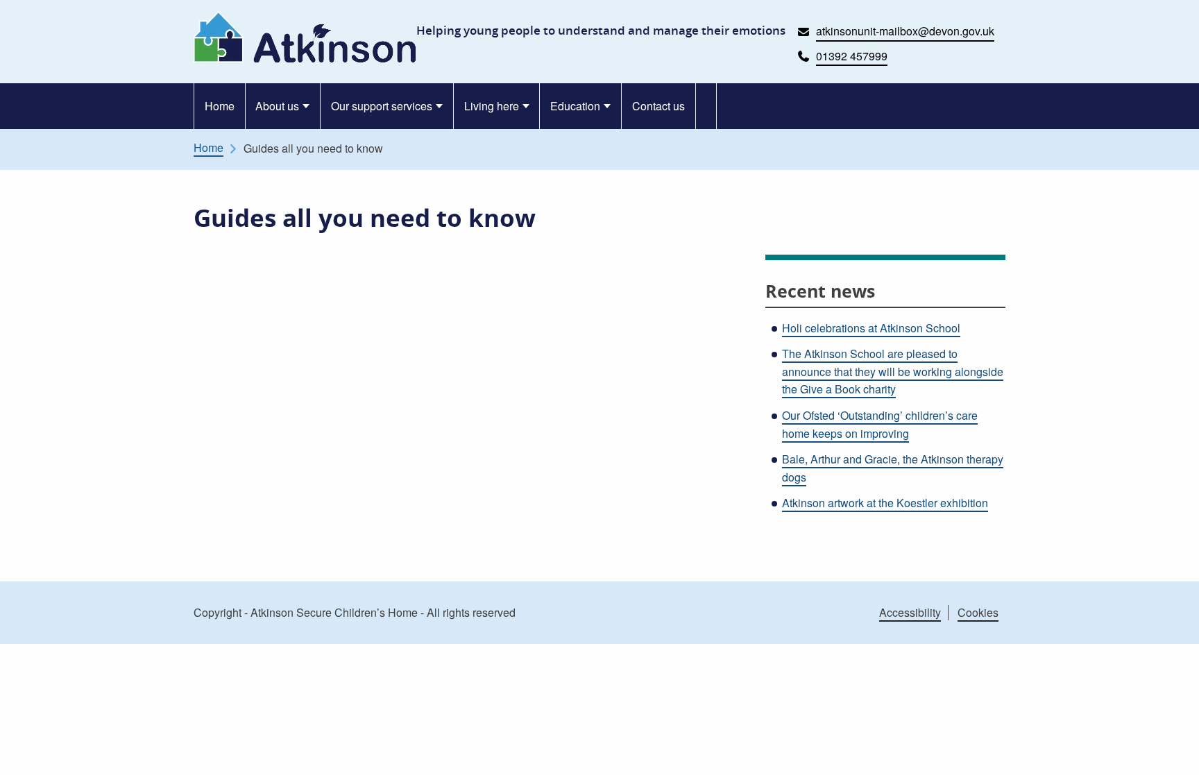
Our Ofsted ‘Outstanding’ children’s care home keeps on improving (880, 424)
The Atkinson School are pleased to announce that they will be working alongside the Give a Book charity (892, 371)
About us (277, 106)
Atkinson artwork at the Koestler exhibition (885, 503)
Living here (491, 106)
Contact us (658, 106)
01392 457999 (851, 56)
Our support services (381, 106)
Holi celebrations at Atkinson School (871, 328)
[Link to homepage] (305, 37)
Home (220, 106)
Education (575, 106)
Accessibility (910, 612)
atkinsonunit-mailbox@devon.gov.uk (905, 31)
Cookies (978, 612)
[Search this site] (706, 106)
